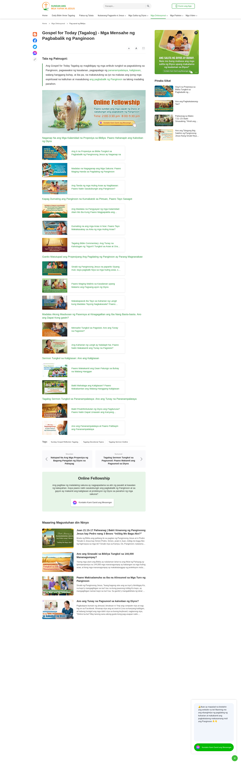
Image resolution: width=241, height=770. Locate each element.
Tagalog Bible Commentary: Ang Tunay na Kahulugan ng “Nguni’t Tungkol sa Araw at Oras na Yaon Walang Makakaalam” (95, 245)
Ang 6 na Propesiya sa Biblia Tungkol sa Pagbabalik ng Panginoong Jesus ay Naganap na (96, 153)
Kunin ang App (185, 6)
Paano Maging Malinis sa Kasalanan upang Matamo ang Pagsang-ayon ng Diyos (93, 285)
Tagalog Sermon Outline (118, 442)
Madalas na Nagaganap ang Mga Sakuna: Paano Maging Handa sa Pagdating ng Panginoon (96, 170)
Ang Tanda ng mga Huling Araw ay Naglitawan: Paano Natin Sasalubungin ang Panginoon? (94, 187)
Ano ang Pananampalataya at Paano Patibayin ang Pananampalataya (94, 427)
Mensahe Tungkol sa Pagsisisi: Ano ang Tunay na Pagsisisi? (94, 329)
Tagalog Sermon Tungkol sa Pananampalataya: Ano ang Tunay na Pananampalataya (89, 398)
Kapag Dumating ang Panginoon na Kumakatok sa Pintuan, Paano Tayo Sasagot (87, 198)
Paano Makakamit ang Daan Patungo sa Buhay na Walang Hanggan (95, 370)
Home (45, 15)
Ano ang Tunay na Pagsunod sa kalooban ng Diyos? (108, 601)
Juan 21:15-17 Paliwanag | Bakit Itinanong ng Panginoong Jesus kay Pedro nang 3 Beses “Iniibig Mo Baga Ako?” (111, 532)
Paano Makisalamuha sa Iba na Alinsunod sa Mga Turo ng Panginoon (111, 579)
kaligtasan (135, 70)
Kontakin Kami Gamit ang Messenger (216, 747)
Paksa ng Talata (86, 15)
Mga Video (190, 15)
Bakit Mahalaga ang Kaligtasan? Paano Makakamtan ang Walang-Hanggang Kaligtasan (95, 387)
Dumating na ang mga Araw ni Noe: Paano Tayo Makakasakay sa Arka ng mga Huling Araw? (95, 228)
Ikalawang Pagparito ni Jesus (111, 15)
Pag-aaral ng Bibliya (77, 23)
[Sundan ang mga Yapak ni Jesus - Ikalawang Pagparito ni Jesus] (62, 6)
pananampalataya (118, 70)
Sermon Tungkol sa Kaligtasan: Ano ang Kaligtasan (70, 358)
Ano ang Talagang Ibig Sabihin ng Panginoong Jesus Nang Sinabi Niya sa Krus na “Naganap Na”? (186, 135)
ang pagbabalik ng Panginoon (105, 79)
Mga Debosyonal (158, 15)
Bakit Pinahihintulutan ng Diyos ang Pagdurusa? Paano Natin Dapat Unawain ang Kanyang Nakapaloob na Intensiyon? (95, 411)
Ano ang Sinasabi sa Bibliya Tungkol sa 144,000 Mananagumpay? (105, 555)
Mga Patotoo (175, 15)
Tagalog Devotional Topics (93, 442)
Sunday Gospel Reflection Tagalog (64, 442)
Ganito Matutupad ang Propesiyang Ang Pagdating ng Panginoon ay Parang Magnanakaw (92, 256)
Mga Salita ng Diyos (137, 15)
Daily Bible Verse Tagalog (63, 15)
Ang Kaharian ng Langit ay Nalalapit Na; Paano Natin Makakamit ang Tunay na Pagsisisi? (95, 346)
